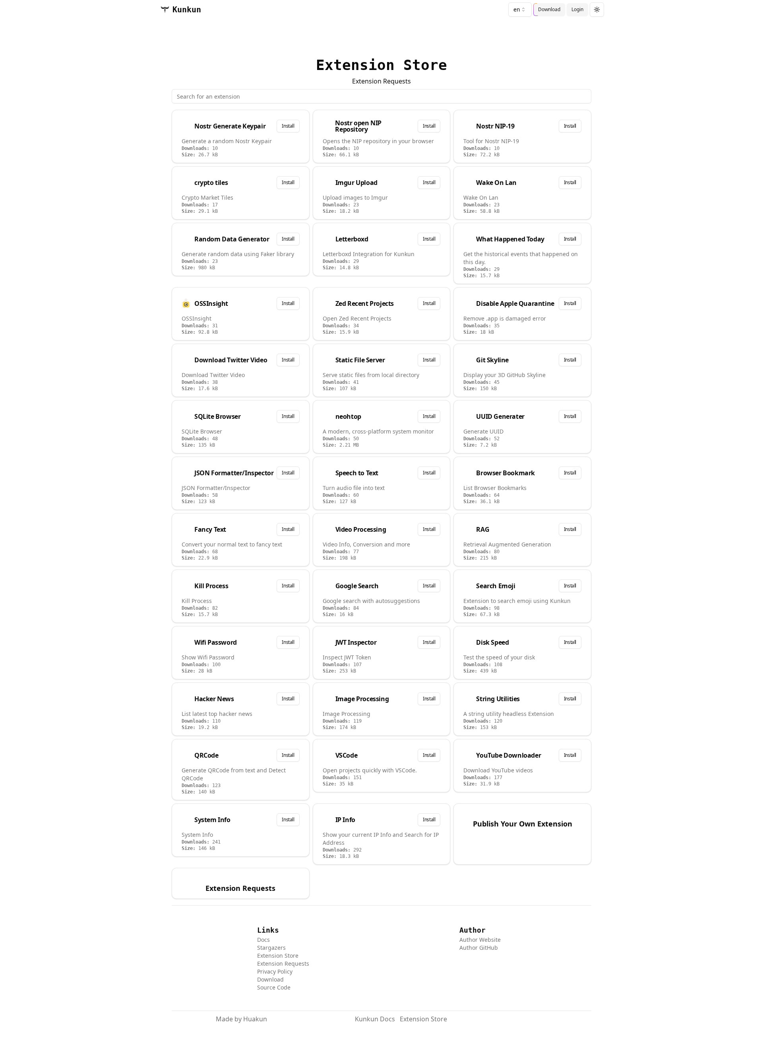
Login (577, 9)
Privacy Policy (274, 971)
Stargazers (271, 947)
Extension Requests (381, 81)
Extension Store (277, 955)
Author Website (480, 939)
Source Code (273, 987)
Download (270, 979)
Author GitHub (478, 947)
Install (288, 125)
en (516, 9)
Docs (263, 939)
